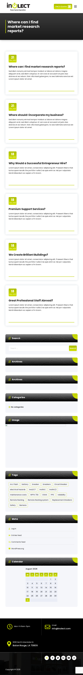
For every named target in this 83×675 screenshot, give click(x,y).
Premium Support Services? (27, 209)
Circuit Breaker (60, 484)
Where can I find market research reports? (37, 66)
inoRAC (43, 489)
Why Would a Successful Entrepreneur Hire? (38, 163)
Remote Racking (17, 500)
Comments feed (18, 542)
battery (25, 484)
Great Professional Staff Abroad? (31, 300)
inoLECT (32, 489)
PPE (52, 494)
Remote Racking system (38, 500)
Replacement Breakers (62, 500)
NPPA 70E (34, 494)
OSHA (44, 494)
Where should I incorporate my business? (36, 115)
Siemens (22, 505)
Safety (13, 505)
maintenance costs (18, 494)
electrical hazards (17, 489)
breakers (47, 484)
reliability (61, 494)
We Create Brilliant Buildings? (28, 255)
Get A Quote (61, 6)
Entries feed (16, 535)
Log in (13, 528)
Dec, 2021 (12, 58)
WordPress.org (17, 548)
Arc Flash (14, 484)
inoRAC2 (52, 489)
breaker (35, 484)
